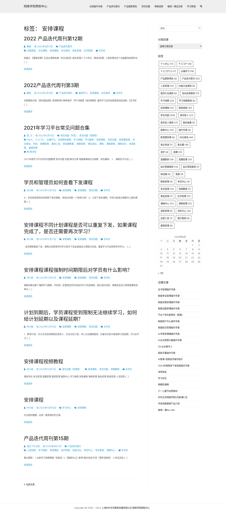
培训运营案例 (190, 93)
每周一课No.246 (166, 410)
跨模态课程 (163, 384)
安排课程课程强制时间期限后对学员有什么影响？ (78, 270)
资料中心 (184, 211)
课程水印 (122, 143)
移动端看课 (68, 143)
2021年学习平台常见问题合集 (57, 128)
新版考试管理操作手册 (169, 295)
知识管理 (65, 450)
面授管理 (33, 147)
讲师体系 (162, 372)
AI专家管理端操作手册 (169, 334)
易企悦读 (166, 144)
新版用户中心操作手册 (169, 321)
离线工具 (56, 143)
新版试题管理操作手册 (169, 308)
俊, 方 (29, 135)
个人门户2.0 (168, 71)
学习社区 (162, 378)
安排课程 (54, 50)
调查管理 (167, 211)
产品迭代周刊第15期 (46, 438)
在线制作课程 (64, 139)
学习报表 (89, 139)
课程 (101, 143)
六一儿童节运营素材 (167, 391)
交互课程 (42, 50)
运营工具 (166, 218)
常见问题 (145, 6)
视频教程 (115, 369)
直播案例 (167, 159)
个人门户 (39, 139)
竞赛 (179, 174)
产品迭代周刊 (113, 6)
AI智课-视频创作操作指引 (170, 359)
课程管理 (185, 203)
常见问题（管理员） (89, 135)
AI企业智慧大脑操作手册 (170, 340)
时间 (35, 143)
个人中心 (167, 63)
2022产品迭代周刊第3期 (51, 85)
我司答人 (186, 115)
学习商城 (191, 6)
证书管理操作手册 (166, 289)
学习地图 (78, 139)
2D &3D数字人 (165, 346)
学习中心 (66, 407)
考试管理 (99, 450)
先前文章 (30, 484)
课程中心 (111, 450)
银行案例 (183, 218)
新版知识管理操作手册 (169, 327)
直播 (177, 152)
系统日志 (76, 450)
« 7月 (160, 273)
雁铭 (29, 46)
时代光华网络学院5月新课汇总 (172, 397)
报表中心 (167, 130)
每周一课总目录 (174, 6)
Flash (29, 139)
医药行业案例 (169, 93)
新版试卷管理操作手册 (169, 302)
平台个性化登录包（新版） (171, 314)
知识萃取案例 (191, 166)
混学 (164, 152)
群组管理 (167, 181)
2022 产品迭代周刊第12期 (53, 39)
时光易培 (65, 50)
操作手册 (185, 130)
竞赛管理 (80, 143)
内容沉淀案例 (187, 86)
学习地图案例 (187, 100)
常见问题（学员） (68, 135)
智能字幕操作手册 (166, 353)
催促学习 (83, 93)
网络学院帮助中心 (35, 6)
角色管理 (76, 50)
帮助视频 (159, 6)
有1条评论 (31, 151)
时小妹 (30, 190)
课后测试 (92, 143)
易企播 (182, 144)
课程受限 (110, 143)
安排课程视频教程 (43, 361)
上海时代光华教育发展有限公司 (117, 507)
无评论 (102, 50)
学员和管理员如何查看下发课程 (58, 182)
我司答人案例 (169, 122)
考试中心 (88, 450)
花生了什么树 (33, 446)
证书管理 (88, 50)
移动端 (165, 174)
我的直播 (189, 122)
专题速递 (31, 50)
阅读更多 (28, 69)
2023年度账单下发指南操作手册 (173, 365)
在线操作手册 (95, 6)
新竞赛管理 (124, 139)
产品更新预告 (130, 6)
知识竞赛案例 (169, 166)
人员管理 (31, 450)
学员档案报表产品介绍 (169, 403)
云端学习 (51, 139)
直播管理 (44, 143)
